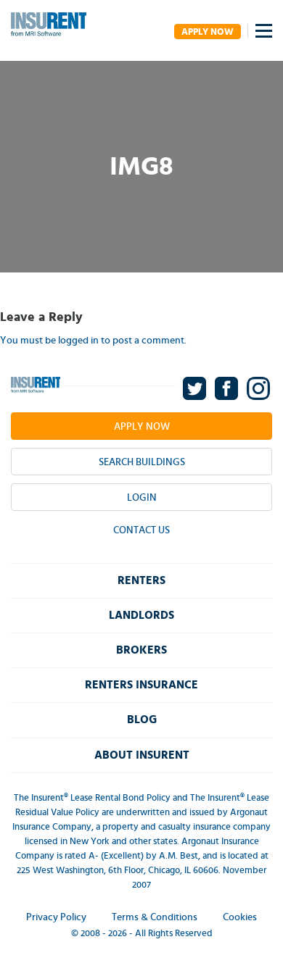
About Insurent (141, 755)
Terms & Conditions (154, 917)
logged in (78, 340)
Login (142, 498)
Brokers (141, 650)
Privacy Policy (56, 917)
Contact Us (141, 530)
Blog (142, 719)
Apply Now (207, 32)
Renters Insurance (141, 685)
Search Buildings (142, 462)
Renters (141, 580)
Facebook (227, 389)
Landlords (141, 615)
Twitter (195, 389)
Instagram (259, 389)
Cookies (240, 917)
